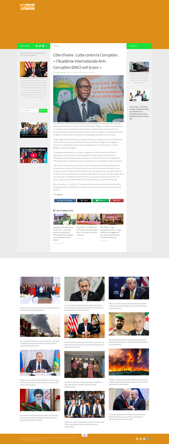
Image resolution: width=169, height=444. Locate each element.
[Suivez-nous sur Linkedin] (46, 46)
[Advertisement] (84, 28)
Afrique (56, 46)
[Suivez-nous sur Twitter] (40, 46)
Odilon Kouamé (61, 72)
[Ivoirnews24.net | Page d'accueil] (27, 7)
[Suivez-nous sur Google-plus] (43, 46)
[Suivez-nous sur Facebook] (37, 46)
